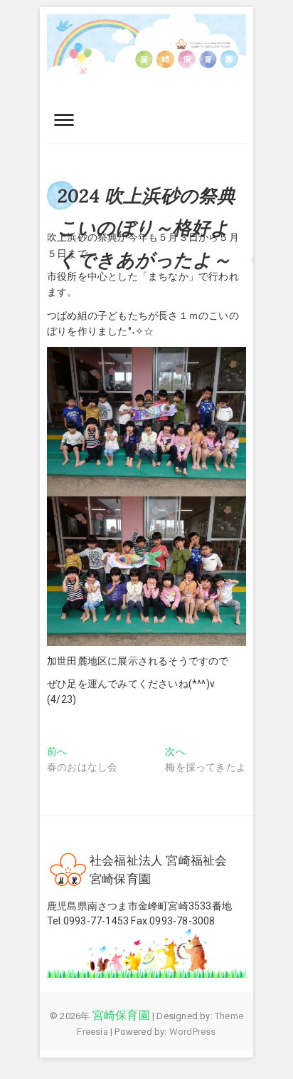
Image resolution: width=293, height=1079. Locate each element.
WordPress (192, 1031)
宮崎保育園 (121, 1015)
